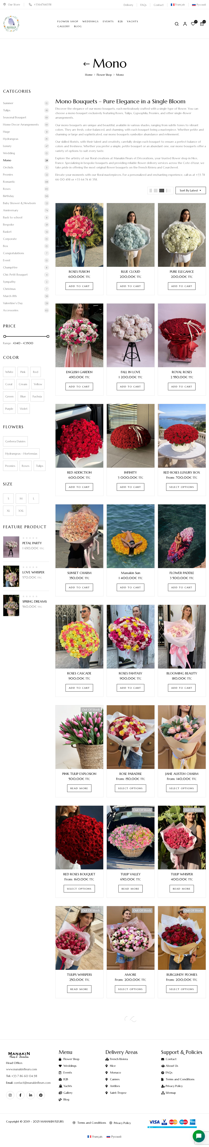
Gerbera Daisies (15, 441)
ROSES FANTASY (130, 673)
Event (6, 260)
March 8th (10, 296)
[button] (202, 23)
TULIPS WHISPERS (79, 974)
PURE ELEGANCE (182, 271)
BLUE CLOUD (130, 271)
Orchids (8, 167)
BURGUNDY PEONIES (182, 974)
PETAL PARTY (32, 543)
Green (9, 396)
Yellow (38, 384)
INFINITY (130, 472)
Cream (23, 384)
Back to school (12, 217)
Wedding (9, 153)
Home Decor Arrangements (21, 124)
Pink (23, 372)
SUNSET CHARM (79, 573)
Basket (7, 232)
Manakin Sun (130, 573)
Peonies (8, 174)
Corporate (10, 239)
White (9, 372)
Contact (159, 5)
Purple (9, 409)
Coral (8, 384)
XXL (21, 511)
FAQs (143, 5)
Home (88, 75)
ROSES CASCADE (79, 673)
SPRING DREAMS (34, 601)
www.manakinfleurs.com (21, 1069)
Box (5, 246)
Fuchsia (37, 396)
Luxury (7, 146)
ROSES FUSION (79, 271)
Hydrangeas (10, 139)
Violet (24, 409)
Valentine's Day (13, 303)
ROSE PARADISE (130, 774)
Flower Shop (104, 75)
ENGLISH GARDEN (79, 372)
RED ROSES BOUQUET (79, 874)
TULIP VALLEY (131, 874)
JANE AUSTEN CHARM (181, 774)
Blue (23, 396)
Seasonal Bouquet (14, 117)
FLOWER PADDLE (182, 573)
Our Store (14, 4)
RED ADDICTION (79, 472)
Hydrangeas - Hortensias (21, 453)
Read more (79, 788)
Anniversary (10, 210)
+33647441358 (42, 4)
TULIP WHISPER (182, 874)
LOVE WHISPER (33, 572)
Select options (181, 486)
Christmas (9, 289)
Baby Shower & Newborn (19, 203)
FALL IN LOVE (130, 372)
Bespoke (8, 224)
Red (35, 372)
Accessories (10, 310)
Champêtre (10, 267)
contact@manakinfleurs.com (32, 1083)
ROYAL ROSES (182, 372)
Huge (6, 132)
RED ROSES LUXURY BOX (181, 472)
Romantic (9, 182)
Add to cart (79, 286)
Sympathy (9, 282)
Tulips (6, 110)
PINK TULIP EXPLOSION (79, 774)
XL (8, 511)
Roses (7, 189)
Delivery (128, 5)
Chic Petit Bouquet (15, 274)
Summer (8, 103)
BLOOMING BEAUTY (182, 673)
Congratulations (13, 253)
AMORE (130, 974)
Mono (7, 160)
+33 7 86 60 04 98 (24, 1076)
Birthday (8, 196)
